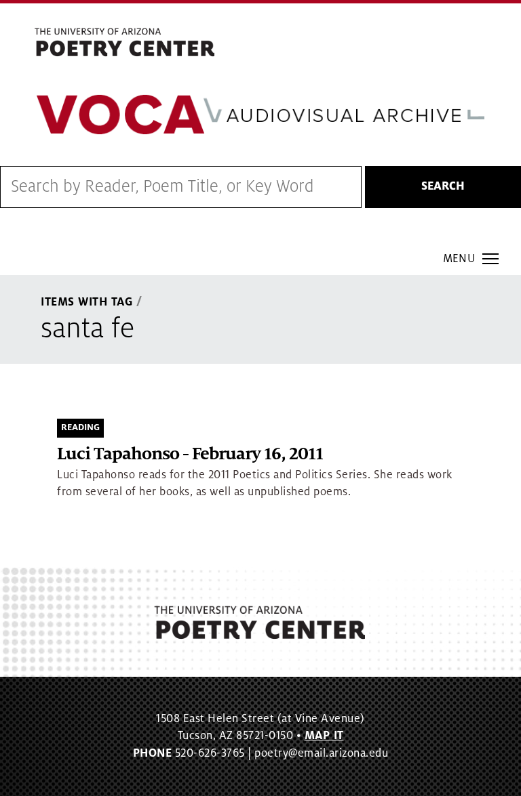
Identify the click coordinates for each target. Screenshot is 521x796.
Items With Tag (87, 302)
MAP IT (324, 736)
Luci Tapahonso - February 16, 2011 (190, 454)
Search (443, 186)
